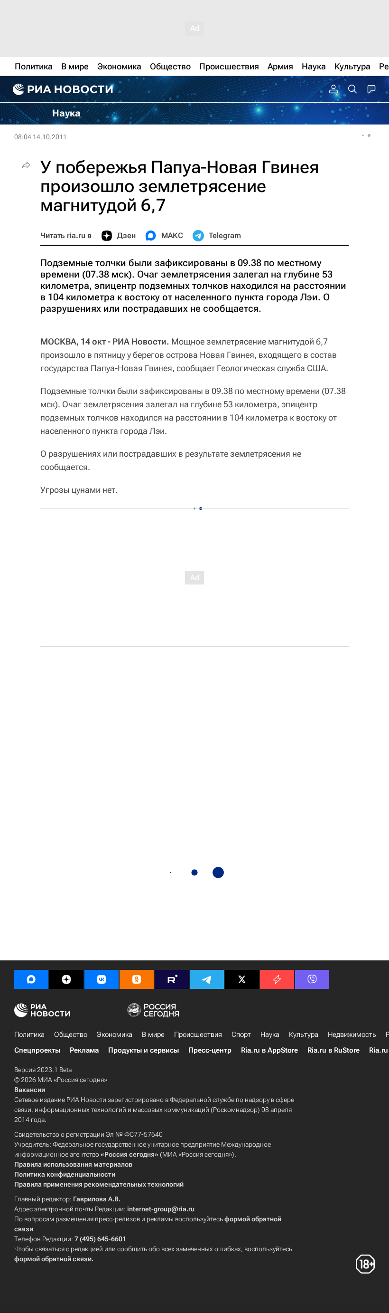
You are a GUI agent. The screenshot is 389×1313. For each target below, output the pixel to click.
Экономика (114, 1034)
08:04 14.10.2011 (40, 137)
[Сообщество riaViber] (312, 979)
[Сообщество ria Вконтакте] (101, 979)
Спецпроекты (37, 1050)
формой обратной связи (53, 1259)
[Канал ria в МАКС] (31, 979)
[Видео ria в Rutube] (172, 979)
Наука (269, 1034)
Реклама (84, 1050)
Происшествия (198, 1034)
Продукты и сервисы (143, 1050)
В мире (153, 1034)
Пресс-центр (210, 1050)
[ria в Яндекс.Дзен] (66, 979)
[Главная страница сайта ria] (62, 89)
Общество (70, 1034)
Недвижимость (352, 1034)
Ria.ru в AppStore (269, 1050)
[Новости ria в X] (242, 979)
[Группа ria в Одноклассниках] (137, 979)
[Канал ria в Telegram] (207, 979)
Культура (303, 1034)
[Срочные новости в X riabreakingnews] (277, 979)
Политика (29, 1034)
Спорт (241, 1034)
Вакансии (29, 1089)
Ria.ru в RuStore (333, 1050)
